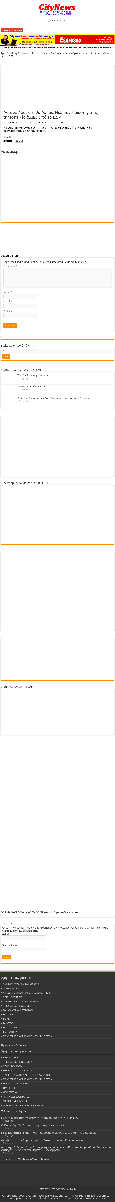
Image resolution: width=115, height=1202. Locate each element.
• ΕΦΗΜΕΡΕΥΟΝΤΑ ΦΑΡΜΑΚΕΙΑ (20, 984)
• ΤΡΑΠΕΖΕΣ (8, 1087)
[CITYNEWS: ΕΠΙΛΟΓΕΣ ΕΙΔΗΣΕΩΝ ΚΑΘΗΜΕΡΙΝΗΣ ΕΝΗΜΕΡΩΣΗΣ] (57, 9)
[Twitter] (60, 1192)
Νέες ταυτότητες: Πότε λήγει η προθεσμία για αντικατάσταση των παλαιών (48, 1132)
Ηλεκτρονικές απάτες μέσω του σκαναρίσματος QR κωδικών (40, 1117)
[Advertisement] (57, 87)
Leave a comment (36, 122)
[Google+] (55, 1192)
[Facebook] (58, 1192)
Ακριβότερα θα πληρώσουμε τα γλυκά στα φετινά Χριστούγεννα (42, 1140)
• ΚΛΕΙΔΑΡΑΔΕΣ (10, 1057)
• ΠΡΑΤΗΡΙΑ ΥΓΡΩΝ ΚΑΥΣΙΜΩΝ (19, 1001)
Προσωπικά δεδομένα (14, 1045)
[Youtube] (63, 1192)
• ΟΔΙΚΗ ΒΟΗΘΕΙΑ (12, 1066)
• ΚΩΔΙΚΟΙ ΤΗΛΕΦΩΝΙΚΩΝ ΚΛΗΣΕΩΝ (23, 1105)
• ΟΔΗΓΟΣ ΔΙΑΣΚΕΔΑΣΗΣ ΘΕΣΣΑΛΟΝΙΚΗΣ (26, 1074)
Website (8, 311)
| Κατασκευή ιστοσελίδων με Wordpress (85, 1198)
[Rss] (52, 1192)
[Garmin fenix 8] (57, 20)
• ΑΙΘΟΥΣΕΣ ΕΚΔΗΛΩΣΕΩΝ (17, 1096)
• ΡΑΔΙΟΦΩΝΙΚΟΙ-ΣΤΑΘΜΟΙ (17, 1010)
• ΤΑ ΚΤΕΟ (7, 1023)
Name (7, 292)
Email (7, 301)
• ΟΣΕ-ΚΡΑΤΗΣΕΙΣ (11, 997)
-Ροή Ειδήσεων (19, 53)
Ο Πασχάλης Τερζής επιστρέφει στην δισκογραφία (33, 1125)
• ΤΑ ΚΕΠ (6, 1018)
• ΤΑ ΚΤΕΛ (7, 1014)
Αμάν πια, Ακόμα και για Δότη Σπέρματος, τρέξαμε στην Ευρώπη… (54, 398)
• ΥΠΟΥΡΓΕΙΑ (9, 1092)
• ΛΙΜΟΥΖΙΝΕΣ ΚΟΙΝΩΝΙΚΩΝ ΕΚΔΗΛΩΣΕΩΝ (26, 1036)
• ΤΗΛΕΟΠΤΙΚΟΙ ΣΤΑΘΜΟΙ (16, 1070)
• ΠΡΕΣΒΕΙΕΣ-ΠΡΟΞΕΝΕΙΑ (16, 1005)
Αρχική (4, 53)
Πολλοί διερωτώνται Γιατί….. (33, 386)
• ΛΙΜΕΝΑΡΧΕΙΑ (10, 988)
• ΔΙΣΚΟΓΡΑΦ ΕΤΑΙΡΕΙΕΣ (15, 1100)
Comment (10, 266)
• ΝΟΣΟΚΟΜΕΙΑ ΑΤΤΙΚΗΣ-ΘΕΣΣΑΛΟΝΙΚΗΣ (26, 992)
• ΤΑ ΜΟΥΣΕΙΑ (9, 1027)
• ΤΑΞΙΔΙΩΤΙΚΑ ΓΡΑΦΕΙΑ (15, 1083)
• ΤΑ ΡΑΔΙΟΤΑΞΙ (10, 1031)
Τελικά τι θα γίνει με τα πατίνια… (35, 375)
